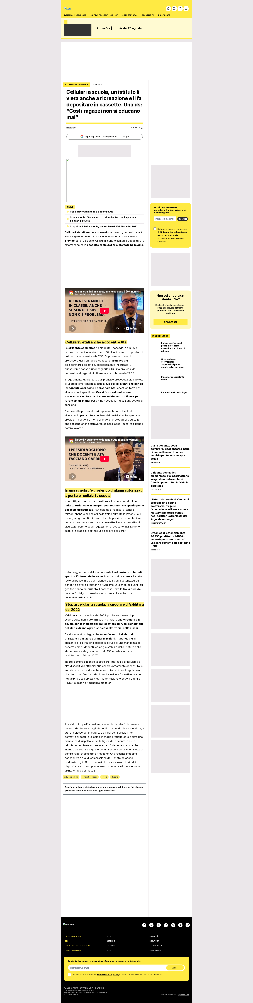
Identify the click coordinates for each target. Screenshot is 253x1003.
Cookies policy (156, 946)
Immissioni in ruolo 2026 (75, 15)
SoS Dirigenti (148, 15)
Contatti (110, 950)
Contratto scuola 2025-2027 (104, 15)
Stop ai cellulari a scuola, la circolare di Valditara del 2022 (104, 226)
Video (66, 941)
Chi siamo (111, 946)
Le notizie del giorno (72, 936)
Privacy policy (156, 950)
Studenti (114, 777)
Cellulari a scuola (71, 777)
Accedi (109, 936)
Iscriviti (182, 219)
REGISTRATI (170, 322)
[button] (168, 8)
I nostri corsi (164, 15)
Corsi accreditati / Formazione (77, 946)
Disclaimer (154, 941)
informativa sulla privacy (174, 232)
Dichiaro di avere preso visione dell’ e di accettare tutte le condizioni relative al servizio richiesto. (172, 235)
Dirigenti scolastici (89, 777)
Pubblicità (154, 936)
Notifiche (111, 941)
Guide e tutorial (129, 15)
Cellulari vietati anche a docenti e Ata (91, 211)
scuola (104, 777)
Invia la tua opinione (73, 950)
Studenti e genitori (76, 84)
